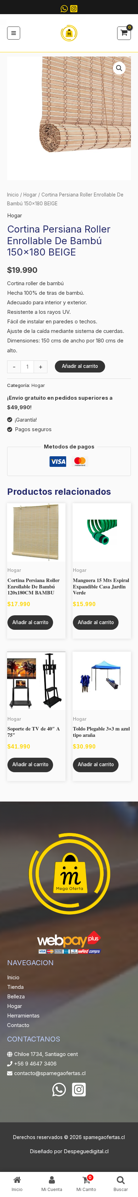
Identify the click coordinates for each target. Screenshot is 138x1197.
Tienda (15, 987)
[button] (119, 68)
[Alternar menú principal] (13, 33)
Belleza (16, 996)
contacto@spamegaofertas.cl (50, 1073)
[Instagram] (74, 9)
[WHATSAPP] (64, 9)
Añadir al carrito (80, 366)
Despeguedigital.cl (86, 1151)
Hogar (30, 195)
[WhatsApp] (59, 1089)
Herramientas (23, 1016)
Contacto (18, 1025)
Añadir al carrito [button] (30, 622)
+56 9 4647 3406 (35, 1064)
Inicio (13, 195)
